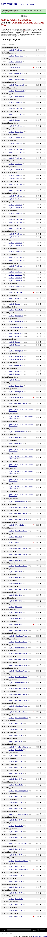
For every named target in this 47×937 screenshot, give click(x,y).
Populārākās (24, 20)
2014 (3, 25)
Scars (17, 542)
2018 (25, 23)
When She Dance (20, 525)
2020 (14, 23)
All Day (17, 67)
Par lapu (22, 4)
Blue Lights (18, 437)
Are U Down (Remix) (21, 718)
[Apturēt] (6, 933)
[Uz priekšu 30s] (15, 933)
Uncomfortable (19, 79)
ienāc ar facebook (11, 12)
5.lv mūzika (9, 4)
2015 (41, 23)
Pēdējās (5, 20)
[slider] (43, 930)
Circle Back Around (21, 403)
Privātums (31, 4)
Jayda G (11, 50)
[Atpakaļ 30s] (2, 933)
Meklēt (24, 16)
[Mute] (38, 930)
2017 (30, 23)
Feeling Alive (19, 56)
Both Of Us (19, 310)
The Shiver (18, 50)
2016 (36, 23)
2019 (19, 23)
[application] (23, 930)
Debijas (13, 20)
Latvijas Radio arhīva (40, 936)
